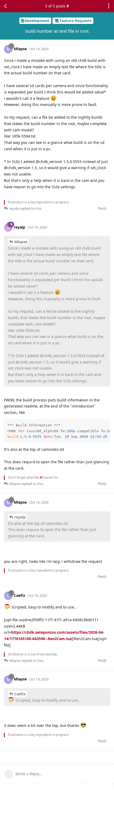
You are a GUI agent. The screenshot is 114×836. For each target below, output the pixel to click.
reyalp (20, 517)
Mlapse (20, 241)
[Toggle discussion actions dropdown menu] (108, 6)
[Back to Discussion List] (5, 6)
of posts (55, 5)
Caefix (20, 693)
